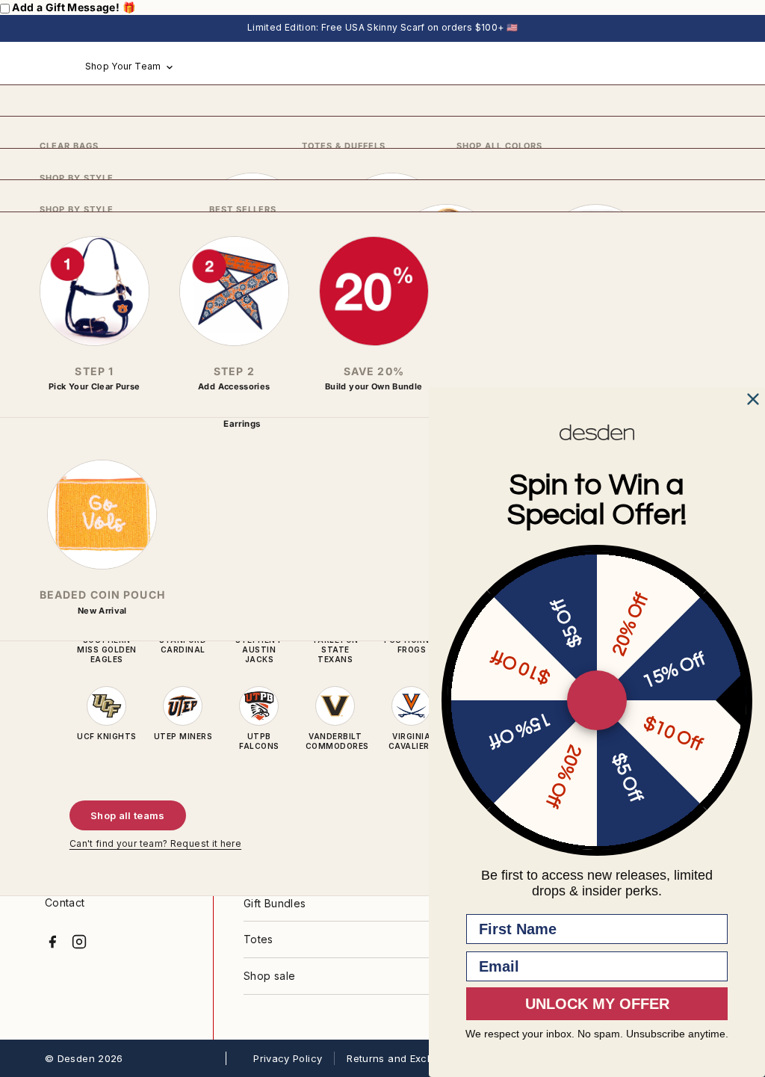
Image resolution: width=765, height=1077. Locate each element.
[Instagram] (79, 941)
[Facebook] (52, 941)
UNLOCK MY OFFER (597, 1004)
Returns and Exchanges (405, 1058)
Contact (65, 902)
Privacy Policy (287, 1058)
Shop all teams (127, 815)
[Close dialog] (753, 399)
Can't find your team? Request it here (155, 843)
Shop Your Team (123, 66)
